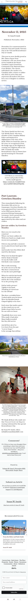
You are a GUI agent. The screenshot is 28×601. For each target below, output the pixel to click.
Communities (8, 564)
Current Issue (6, 560)
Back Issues (14, 560)
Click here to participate (17, 487)
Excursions (22, 562)
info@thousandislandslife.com (12, 453)
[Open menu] (2, 2)
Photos (16, 562)
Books (11, 562)
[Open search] (26, 2)
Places (20, 470)
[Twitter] (14, 599)
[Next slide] (26, 534)
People (16, 470)
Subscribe (14, 592)
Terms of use (23, 572)
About (15, 564)
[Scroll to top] (20, 599)
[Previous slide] (1, 534)
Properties (5, 562)
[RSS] (15, 568)
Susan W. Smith (15, 36)
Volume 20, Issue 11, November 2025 (13, 468)
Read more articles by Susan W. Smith (14, 505)
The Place (22, 560)
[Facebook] (8, 599)
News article (9, 470)
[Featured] (24, 523)
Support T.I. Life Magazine (14, 489)
